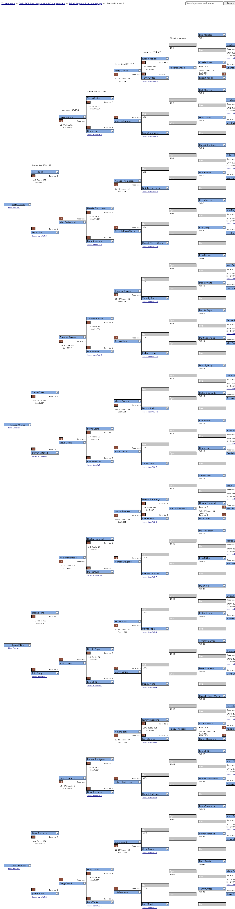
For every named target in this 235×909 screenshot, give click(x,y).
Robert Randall (206, 77)
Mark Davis (205, 861)
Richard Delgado (207, 392)
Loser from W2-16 (150, 81)
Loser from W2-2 (149, 852)
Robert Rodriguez (208, 145)
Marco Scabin (206, 530)
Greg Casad (205, 117)
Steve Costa (205, 475)
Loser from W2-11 (150, 356)
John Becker (205, 255)
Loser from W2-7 (149, 577)
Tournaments (8, 3)
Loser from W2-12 (150, 301)
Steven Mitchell (207, 833)
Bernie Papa (205, 310)
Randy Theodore (207, 738)
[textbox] (204, 3)
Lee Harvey (205, 172)
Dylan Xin (204, 585)
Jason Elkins (205, 751)
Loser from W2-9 (149, 467)
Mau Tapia (204, 518)
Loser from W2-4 (149, 742)
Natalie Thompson (208, 778)
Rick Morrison (206, 89)
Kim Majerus (205, 200)
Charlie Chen (205, 62)
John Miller (204, 558)
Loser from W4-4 (39, 456)
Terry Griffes (205, 888)
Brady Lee (204, 448)
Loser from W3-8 (94, 575)
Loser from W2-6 (149, 632)
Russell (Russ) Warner (210, 695)
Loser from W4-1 (39, 676)
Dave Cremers (206, 668)
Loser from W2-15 (150, 136)
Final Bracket (14, 207)
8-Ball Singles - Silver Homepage (85, 3)
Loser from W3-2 (94, 355)
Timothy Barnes (207, 640)
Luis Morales (205, 34)
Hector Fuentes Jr (208, 503)
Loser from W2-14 (150, 191)
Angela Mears (206, 723)
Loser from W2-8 (149, 522)
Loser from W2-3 (149, 797)
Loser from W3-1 (94, 465)
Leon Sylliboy (205, 365)
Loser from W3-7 (94, 685)
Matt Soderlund (207, 337)
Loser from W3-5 (94, 905)
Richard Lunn (205, 613)
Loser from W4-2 (39, 897)
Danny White (205, 282)
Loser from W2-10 (150, 411)
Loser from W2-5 (149, 687)
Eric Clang (204, 227)
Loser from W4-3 (39, 236)
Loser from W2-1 (149, 907)
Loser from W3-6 (94, 795)
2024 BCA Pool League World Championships (42, 3)
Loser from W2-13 (150, 246)
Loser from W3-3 (94, 244)
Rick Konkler (205, 420)
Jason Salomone (207, 806)
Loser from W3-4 (94, 134)
